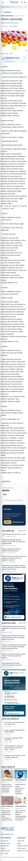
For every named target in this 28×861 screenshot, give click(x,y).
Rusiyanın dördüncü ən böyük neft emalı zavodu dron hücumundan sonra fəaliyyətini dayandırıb (14, 558)
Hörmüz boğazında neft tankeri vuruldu (14, 534)
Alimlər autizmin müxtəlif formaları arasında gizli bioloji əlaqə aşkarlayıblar (7, 788)
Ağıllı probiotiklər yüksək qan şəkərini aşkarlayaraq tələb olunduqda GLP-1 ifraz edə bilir (20, 815)
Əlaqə (19, 843)
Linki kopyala (13, 26)
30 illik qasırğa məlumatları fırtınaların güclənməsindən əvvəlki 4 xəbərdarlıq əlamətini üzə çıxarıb (13, 637)
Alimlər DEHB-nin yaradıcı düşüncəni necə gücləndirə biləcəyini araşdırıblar (20, 789)
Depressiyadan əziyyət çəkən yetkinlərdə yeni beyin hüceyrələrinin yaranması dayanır (7, 815)
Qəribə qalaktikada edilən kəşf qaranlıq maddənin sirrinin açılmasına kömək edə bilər (14, 628)
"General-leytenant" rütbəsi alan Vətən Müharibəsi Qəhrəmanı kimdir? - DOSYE (14, 747)
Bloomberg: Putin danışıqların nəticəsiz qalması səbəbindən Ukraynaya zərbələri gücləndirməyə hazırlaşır (14, 567)
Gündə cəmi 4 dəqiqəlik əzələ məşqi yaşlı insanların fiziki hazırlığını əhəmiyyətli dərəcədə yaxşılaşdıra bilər (14, 646)
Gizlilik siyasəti (21, 848)
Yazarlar (3, 848)
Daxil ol (7, 522)
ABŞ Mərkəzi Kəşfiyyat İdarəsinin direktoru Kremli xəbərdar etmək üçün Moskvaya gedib (13, 541)
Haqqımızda (20, 841)
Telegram (11, 53)
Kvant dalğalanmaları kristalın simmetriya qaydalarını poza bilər (12, 664)
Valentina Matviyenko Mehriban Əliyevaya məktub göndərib (11, 550)
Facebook (6, 53)
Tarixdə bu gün (5, 851)
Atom (6, 853)
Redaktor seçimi (5, 843)
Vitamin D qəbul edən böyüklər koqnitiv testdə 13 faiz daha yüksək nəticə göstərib (13, 655)
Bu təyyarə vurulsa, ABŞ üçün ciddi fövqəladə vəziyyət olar (15, 756)
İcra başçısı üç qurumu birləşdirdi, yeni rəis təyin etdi (15, 723)
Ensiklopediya (6, 7)
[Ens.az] (14, 2)
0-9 (13, 7)
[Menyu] (2, 2)
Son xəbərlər (4, 841)
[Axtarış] (21, 2)
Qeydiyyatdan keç (18, 522)
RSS (2, 853)
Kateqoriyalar (5, 846)
